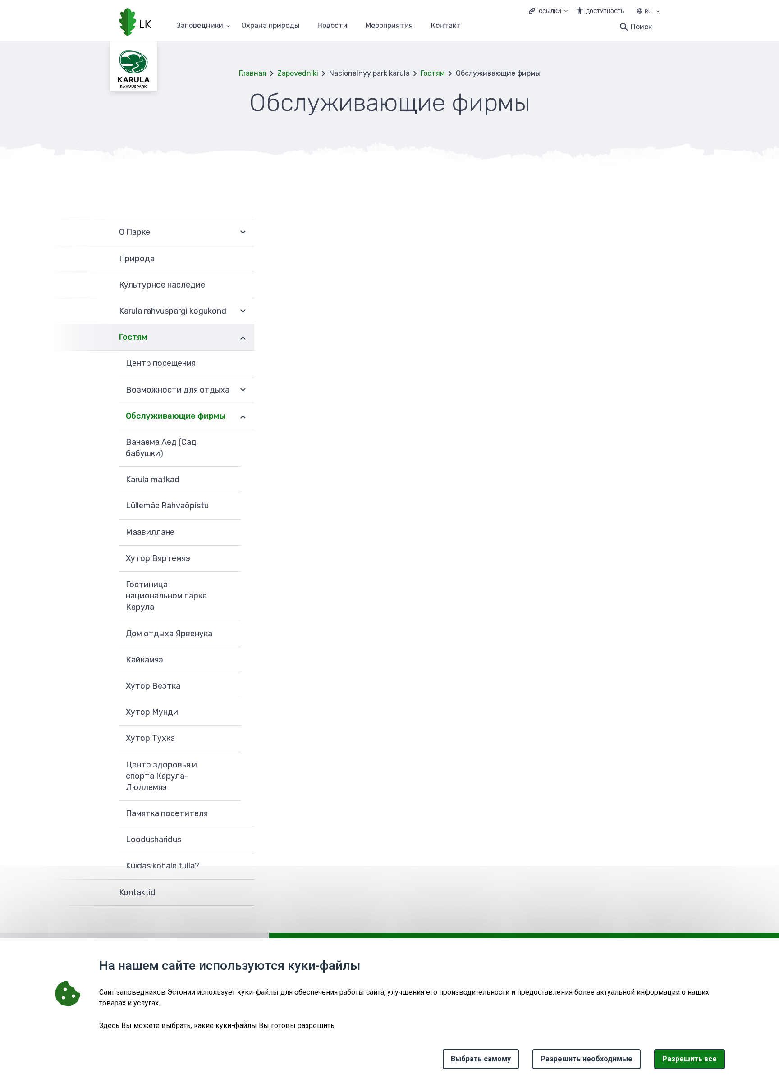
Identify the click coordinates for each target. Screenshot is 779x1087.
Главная (252, 73)
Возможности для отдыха (177, 390)
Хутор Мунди (152, 712)
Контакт (446, 26)
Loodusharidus (153, 840)
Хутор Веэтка (153, 686)
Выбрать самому (481, 1059)
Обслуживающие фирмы (176, 416)
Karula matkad (152, 479)
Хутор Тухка (150, 738)
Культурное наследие (162, 285)
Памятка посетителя (167, 813)
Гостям (433, 73)
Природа (137, 259)
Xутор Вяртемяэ (158, 558)
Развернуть (243, 232)
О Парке (134, 232)
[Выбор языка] (658, 12)
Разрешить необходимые (586, 1059)
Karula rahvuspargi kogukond (172, 311)
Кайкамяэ (144, 660)
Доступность (605, 11)
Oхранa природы (270, 26)
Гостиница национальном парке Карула (166, 596)
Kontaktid (137, 892)
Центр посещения (161, 363)
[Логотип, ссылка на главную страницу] (135, 23)
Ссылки (550, 11)
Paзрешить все (689, 1059)
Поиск (641, 27)
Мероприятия (389, 26)
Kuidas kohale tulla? (162, 866)
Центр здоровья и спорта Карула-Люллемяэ (161, 776)
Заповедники (199, 26)
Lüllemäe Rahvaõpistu (167, 506)
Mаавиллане (150, 532)
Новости (332, 26)
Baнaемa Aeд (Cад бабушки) (161, 447)
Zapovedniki (297, 73)
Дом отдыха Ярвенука (169, 634)
